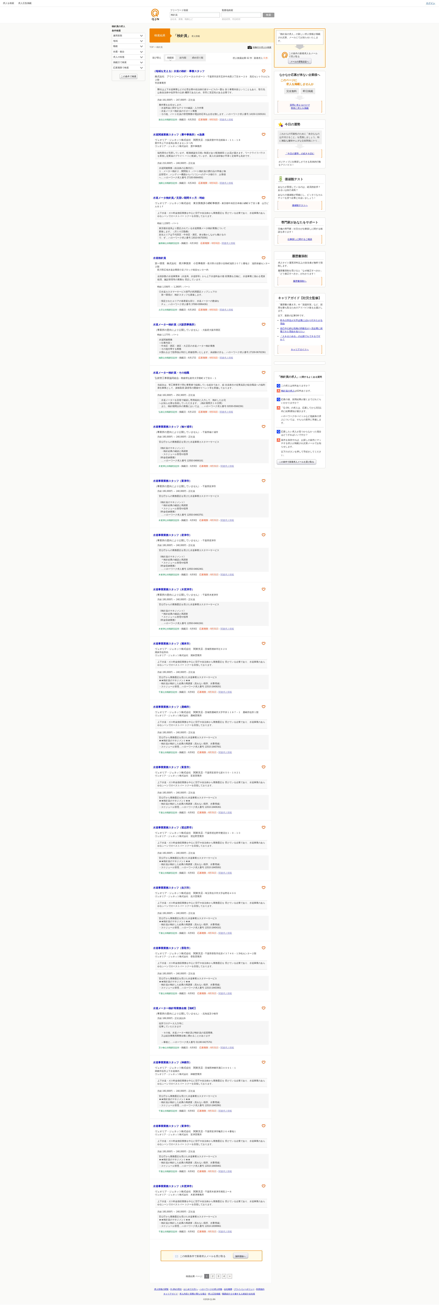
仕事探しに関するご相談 (300, 239)
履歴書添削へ (299, 281)
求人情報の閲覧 (161, 1289)
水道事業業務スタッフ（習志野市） (173, 827)
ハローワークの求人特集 (211, 1289)
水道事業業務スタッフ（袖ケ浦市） (173, 426)
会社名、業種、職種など (181, 19)
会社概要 (228, 1289)
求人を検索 (8, 3)
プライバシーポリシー (244, 1289)
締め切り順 (197, 57)
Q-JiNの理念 (176, 1289)
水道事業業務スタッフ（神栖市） (172, 1062)
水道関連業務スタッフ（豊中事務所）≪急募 (179, 134)
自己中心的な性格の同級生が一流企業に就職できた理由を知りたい (301, 330)
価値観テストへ (300, 205)
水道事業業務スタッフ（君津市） (172, 535)
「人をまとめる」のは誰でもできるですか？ (300, 338)
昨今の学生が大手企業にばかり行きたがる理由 (301, 322)
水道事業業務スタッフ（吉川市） (172, 887)
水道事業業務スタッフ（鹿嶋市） (172, 706)
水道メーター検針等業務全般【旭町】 (175, 1008)
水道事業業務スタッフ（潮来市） (172, 643)
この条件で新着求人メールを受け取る (296, 462)
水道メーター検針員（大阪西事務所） (175, 324)
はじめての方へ (190, 1289)
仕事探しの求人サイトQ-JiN (155, 15)
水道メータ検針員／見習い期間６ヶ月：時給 (179, 197)
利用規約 (260, 1289)
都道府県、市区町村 (231, 19)
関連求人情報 (226, 119)
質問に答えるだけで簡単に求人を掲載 (300, 106)
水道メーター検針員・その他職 (171, 372)
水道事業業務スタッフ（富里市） (172, 767)
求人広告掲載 (25, 3)
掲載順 (170, 57)
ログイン (430, 3)
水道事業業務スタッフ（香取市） (172, 948)
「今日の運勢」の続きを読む (299, 153)
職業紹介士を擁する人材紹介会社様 (238, 1294)
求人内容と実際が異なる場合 (193, 1294)
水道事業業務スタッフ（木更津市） (173, 589)
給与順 (183, 57)
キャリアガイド (170, 1294)
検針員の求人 (287, 391)
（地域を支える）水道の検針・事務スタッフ (179, 71)
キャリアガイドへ (300, 349)
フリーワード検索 (179, 10)
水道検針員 (159, 257)
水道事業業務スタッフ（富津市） (172, 480)
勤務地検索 (227, 10)
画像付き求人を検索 (262, 47)
